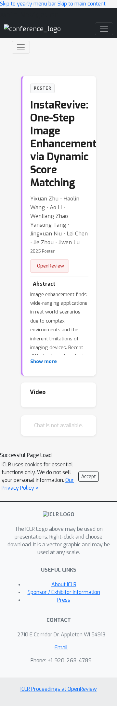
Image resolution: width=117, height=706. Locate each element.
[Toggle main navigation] (104, 28)
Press (63, 600)
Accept (88, 476)
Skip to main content (82, 3)
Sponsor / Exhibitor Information (64, 592)
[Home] (32, 29)
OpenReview (50, 266)
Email (61, 647)
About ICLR (63, 584)
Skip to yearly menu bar (28, 3)
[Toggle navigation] (21, 47)
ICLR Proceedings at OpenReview (58, 689)
